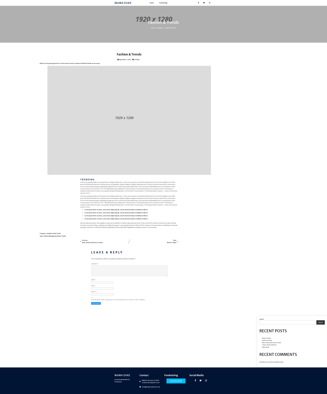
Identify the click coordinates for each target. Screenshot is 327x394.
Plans (59, 236)
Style (54, 233)
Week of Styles (266, 338)
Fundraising (163, 3)
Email (93, 285)
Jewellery (160, 28)
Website (94, 291)
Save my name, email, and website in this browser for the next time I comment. (118, 300)
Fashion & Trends (267, 340)
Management (53, 236)
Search (261, 319)
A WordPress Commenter (266, 362)
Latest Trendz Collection (269, 345)
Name (93, 279)
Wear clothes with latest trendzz (271, 342)
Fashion (46, 236)
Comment (95, 264)
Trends (58, 233)
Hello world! (265, 347)
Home (152, 3)
